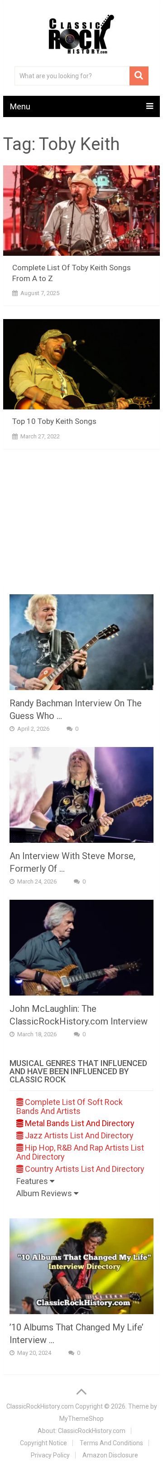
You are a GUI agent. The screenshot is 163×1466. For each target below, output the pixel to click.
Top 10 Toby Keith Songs (54, 421)
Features (33, 1181)
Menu (20, 106)
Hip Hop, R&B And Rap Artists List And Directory (80, 1152)
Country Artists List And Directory (83, 1169)
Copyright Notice (43, 1443)
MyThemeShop (81, 1418)
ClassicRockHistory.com (40, 1406)
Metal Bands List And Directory (78, 1123)
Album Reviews (45, 1193)
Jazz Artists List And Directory (78, 1135)
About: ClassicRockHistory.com (81, 1430)
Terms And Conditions (111, 1443)
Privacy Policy (50, 1455)
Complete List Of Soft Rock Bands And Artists (69, 1106)
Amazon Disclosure (110, 1455)
